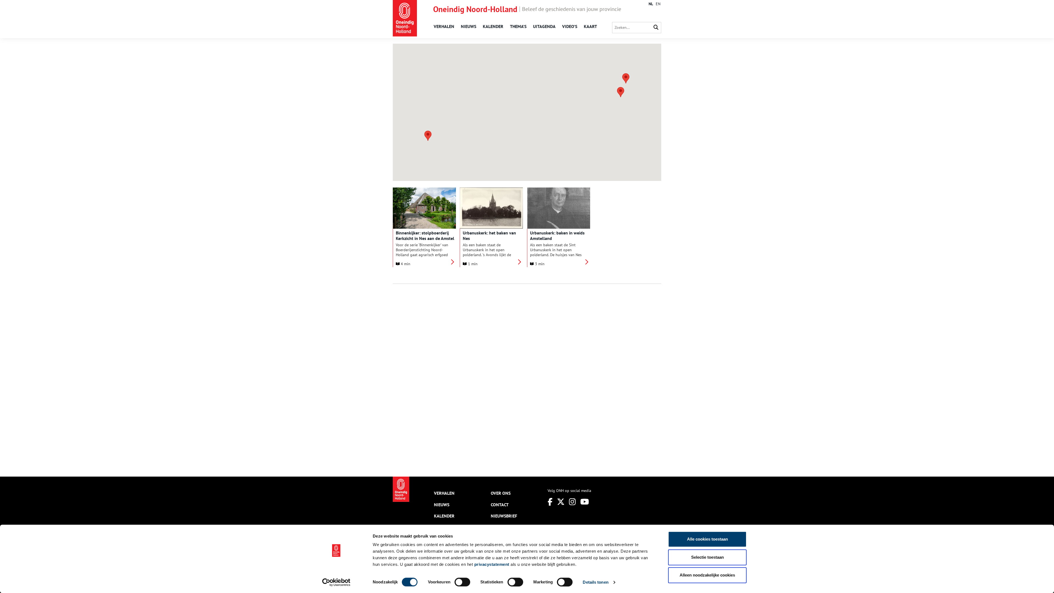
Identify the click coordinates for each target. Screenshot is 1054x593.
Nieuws (468, 26)
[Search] (656, 27)
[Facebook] (550, 502)
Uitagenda (544, 26)
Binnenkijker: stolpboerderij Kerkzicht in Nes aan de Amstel (425, 235)
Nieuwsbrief (504, 516)
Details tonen (595, 582)
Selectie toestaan (707, 557)
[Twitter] (561, 502)
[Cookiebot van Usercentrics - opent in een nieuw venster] (336, 582)
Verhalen (444, 26)
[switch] (462, 582)
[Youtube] (584, 502)
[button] (427, 136)
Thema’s (518, 26)
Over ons (501, 493)
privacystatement (491, 564)
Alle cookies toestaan (707, 539)
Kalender (493, 26)
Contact (500, 504)
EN (658, 3)
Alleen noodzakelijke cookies (707, 575)
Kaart (590, 26)
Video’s (569, 26)
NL (651, 3)
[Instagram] (572, 502)
